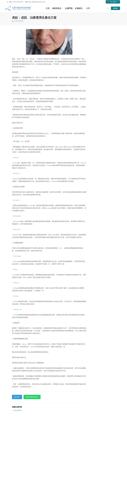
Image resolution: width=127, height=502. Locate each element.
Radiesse (16, 173)
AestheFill (16, 229)
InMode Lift (17, 309)
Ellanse (16, 157)
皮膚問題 (69, 8)
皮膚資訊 (78, 8)
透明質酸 (16, 141)
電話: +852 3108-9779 (16, 2)
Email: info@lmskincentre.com (37, 2)
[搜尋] (107, 8)
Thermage (17, 256)
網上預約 (17, 397)
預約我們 (115, 8)
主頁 (48, 8)
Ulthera (16, 283)
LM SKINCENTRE (19, 21)
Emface (16, 296)
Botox (24, 344)
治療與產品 (56, 8)
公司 (88, 8)
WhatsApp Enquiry (32, 397)
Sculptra (16, 200)
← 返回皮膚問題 (16, 410)
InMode (15, 315)
